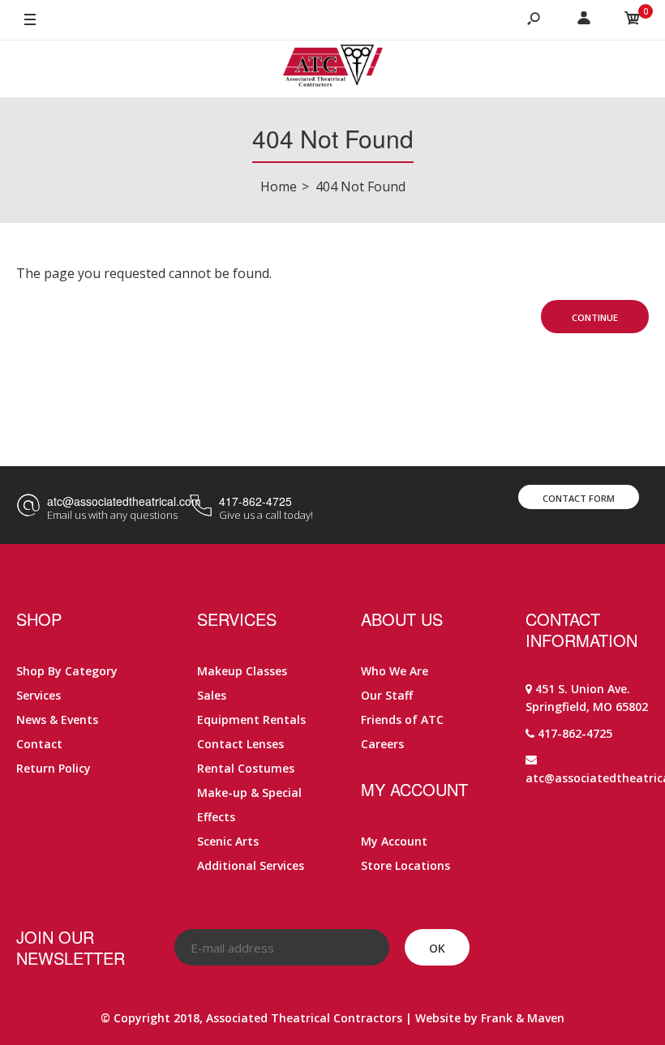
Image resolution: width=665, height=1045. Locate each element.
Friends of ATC (402, 719)
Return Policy (53, 768)
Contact (39, 744)
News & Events (57, 719)
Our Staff (387, 695)
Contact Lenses (240, 744)
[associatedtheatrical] (333, 69)
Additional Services (250, 865)
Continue (595, 317)
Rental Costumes (245, 768)
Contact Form (579, 498)
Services (38, 695)
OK (437, 948)
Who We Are (394, 671)
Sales (211, 695)
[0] (632, 20)
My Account (394, 841)
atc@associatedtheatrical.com (124, 501)
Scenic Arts (228, 841)
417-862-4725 (255, 501)
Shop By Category (67, 671)
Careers (382, 744)
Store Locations (405, 865)
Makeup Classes (242, 671)
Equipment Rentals (251, 719)
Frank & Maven (522, 1018)
